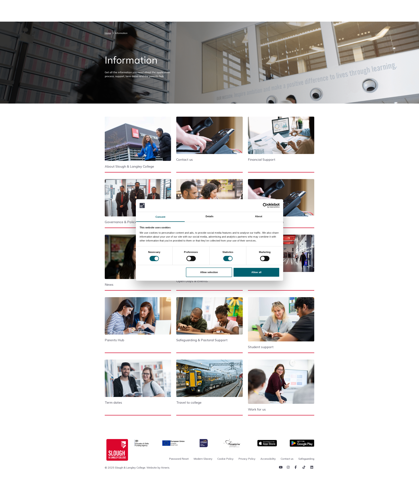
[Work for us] (281, 383)
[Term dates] (138, 380)
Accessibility (268, 458)
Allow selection (209, 272)
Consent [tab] (160, 216)
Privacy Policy (246, 458)
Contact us (287, 458)
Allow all (256, 272)
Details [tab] (210, 216)
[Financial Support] (281, 137)
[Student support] (281, 321)
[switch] (191, 258)
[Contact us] (209, 137)
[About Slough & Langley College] (138, 140)
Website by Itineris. (158, 467)
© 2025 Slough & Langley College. (125, 467)
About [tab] (258, 216)
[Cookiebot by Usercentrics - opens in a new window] (265, 205)
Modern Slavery (203, 458)
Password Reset (179, 458)
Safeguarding (306, 458)
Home (108, 33)
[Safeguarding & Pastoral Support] (209, 317)
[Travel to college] (209, 380)
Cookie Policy (225, 458)
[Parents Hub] (138, 317)
